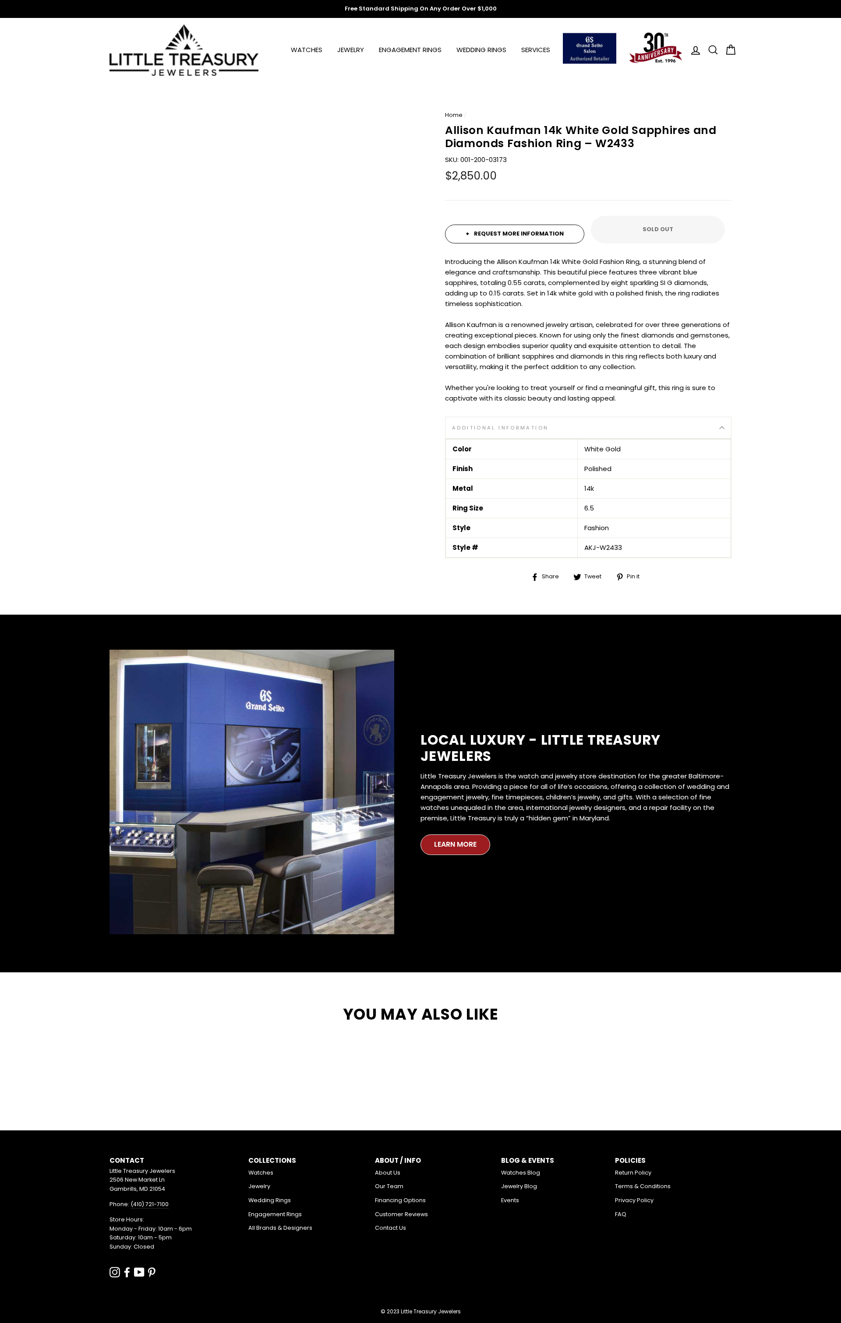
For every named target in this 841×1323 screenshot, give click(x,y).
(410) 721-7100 (150, 1204)
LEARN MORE (455, 844)
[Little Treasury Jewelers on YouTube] (139, 1272)
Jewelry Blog (519, 1186)
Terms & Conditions (643, 1186)
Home (454, 115)
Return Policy (633, 1172)
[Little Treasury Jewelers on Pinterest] (151, 1272)
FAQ (620, 1214)
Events (510, 1200)
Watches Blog (520, 1172)
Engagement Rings (410, 49)
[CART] (728, 50)
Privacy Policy (634, 1200)
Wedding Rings (481, 49)
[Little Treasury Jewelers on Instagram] (115, 1272)
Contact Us (390, 1228)
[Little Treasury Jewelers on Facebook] (127, 1272)
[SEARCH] (710, 50)
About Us (387, 1172)
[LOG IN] (693, 50)
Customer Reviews (401, 1214)
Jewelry (350, 49)
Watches (306, 49)
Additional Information (500, 427)
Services (535, 49)
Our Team (389, 1186)
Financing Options (400, 1200)
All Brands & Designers (280, 1228)
